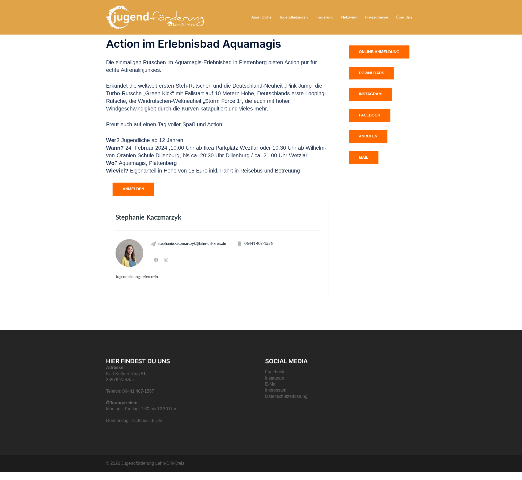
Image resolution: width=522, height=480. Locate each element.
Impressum (275, 390)
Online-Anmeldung (379, 52)
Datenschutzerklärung (286, 396)
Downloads (371, 73)
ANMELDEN (133, 189)
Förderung (324, 17)
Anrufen (368, 136)
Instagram (370, 94)
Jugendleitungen (293, 17)
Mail (363, 157)
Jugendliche (261, 17)
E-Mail (271, 384)
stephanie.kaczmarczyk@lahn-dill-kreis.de (192, 244)
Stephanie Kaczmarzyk (148, 217)
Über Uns (404, 17)
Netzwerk (349, 17)
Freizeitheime (376, 17)
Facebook (369, 115)
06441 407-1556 (258, 244)
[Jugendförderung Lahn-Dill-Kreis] (155, 17)
